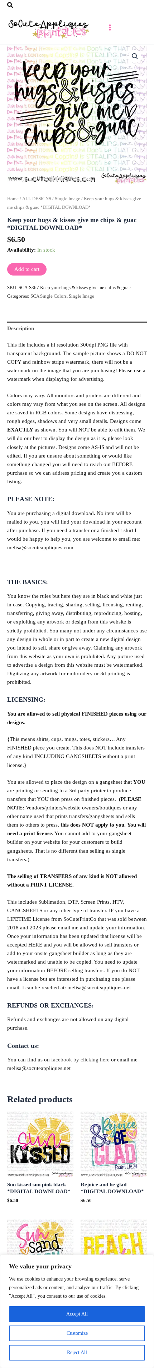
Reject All (77, 1352)
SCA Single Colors (48, 296)
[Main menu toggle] (110, 27)
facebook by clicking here (80, 1059)
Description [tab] (20, 328)
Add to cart (26, 269)
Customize (77, 1333)
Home (13, 198)
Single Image (67, 198)
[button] (10, 5)
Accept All (77, 1314)
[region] (77, 1311)
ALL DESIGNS (36, 198)
